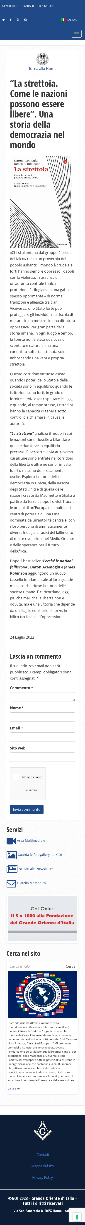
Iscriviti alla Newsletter (35, 869)
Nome (17, 707)
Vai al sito (14, 1088)
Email (16, 728)
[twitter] (3, 21)
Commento (21, 687)
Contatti (28, 6)
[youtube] (18, 21)
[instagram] (25, 21)
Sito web (17, 748)
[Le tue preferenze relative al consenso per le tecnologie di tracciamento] (77, 1217)
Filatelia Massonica (31, 883)
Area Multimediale (30, 840)
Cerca (70, 966)
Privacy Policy (42, 1177)
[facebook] (11, 21)
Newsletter (9, 6)
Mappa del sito (42, 1166)
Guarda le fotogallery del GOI (39, 854)
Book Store (46, 6)
